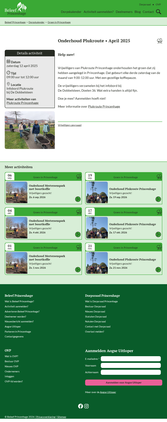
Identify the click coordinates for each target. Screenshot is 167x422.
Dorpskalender (37, 22)
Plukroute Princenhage (22, 103)
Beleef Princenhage (15, 22)
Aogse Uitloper (108, 392)
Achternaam (91, 372)
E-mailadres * (92, 358)
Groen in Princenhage (59, 22)
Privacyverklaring (45, 416)
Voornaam (90, 365)
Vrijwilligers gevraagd (69, 125)
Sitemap (61, 416)
